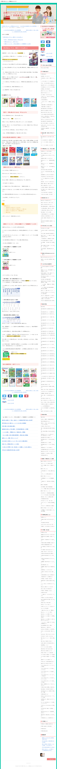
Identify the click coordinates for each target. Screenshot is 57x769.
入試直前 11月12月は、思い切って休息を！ (47, 572)
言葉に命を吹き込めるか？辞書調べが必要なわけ (47, 387)
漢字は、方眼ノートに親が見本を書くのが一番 (47, 396)
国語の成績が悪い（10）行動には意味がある (47, 333)
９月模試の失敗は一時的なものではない (47, 210)
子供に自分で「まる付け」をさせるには (47, 636)
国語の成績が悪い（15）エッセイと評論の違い (47, 348)
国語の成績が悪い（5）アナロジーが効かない (47, 321)
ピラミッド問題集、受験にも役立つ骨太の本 (47, 488)
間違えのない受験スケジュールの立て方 (47, 586)
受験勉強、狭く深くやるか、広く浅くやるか (47, 534)
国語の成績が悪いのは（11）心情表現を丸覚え (47, 336)
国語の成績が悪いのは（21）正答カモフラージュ (47, 366)
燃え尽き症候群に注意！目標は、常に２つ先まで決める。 (47, 600)
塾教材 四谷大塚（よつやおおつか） (46, 461)
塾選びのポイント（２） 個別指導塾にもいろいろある (47, 164)
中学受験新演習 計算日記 (45, 498)
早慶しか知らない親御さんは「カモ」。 (47, 650)
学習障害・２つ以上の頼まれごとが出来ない (47, 526)
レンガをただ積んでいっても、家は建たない (47, 81)
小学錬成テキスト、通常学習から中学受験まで (47, 482)
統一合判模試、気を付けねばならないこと (47, 549)
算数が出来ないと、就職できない (46, 627)
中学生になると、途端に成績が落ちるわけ (47, 661)
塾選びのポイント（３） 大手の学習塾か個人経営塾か (47, 167)
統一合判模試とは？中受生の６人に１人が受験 (47, 547)
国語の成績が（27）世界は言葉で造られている (47, 382)
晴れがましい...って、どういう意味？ (46, 612)
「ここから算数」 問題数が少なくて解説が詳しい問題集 (13, 432)
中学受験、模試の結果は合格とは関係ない (47, 553)
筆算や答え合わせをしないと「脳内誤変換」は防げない (47, 712)
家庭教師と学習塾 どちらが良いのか (46, 158)
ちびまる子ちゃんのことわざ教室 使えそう (47, 391)
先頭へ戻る (51, 759)
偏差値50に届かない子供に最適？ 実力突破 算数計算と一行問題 (15, 429)
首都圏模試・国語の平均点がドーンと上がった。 (47, 562)
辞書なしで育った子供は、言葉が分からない (47, 389)
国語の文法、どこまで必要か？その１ (46, 614)
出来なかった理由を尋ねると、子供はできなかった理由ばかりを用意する (47, 117)
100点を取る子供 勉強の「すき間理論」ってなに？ (47, 709)
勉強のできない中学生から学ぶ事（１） (47, 663)
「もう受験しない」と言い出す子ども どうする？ (47, 595)
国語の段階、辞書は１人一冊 (45, 384)
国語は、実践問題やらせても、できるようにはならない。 (47, 685)
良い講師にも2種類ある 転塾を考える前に (47, 187)
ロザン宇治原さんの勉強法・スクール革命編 (47, 654)
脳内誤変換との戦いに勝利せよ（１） (46, 437)
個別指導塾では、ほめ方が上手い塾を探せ (47, 174)
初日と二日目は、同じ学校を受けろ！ (46, 588)
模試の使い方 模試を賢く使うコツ (46, 200)
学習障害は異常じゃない (44, 694)
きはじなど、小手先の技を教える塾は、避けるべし (47, 172)
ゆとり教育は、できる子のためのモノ (46, 94)
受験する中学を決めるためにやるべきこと (47, 257)
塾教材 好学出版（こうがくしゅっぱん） (47, 507)
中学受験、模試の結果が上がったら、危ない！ (47, 556)
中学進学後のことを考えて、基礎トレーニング (47, 79)
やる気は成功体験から (44, 99)
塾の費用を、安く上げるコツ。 (45, 76)
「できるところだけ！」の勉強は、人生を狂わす (47, 102)
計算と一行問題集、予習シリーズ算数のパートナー (47, 466)
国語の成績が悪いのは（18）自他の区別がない (47, 356)
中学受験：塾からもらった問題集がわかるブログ (9, 1)
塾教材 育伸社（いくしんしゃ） (46, 476)
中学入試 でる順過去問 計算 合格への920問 (10, 450)
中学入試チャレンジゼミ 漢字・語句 (46, 500)
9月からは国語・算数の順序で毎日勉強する (47, 233)
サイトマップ (28, 763)
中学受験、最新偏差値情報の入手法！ (46, 544)
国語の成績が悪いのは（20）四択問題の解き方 (47, 363)
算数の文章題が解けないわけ (45, 421)
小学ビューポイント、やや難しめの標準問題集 (47, 503)
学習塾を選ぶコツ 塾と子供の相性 (46, 151)
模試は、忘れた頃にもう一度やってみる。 (47, 202)
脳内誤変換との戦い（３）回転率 (46, 442)
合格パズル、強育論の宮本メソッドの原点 (10, 444)
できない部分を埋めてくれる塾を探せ (46, 192)
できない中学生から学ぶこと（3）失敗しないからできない (47, 669)
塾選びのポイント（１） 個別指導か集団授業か (47, 161)
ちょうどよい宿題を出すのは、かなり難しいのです (47, 179)
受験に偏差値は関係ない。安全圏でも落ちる (47, 206)
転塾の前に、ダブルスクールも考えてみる (47, 181)
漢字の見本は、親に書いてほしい (46, 398)
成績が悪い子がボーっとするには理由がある (47, 85)
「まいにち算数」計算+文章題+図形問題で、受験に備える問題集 (15, 435)
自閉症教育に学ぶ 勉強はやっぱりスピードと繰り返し (47, 700)
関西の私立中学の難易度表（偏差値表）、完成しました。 (47, 222)
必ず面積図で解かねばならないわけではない (47, 449)
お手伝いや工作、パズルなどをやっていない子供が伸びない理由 (47, 126)
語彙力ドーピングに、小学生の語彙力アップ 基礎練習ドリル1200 (47, 271)
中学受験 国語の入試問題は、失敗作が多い (47, 687)
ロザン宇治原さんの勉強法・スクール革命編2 (47, 657)
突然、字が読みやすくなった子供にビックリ (47, 400)
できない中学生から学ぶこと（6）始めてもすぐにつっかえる (47, 678)
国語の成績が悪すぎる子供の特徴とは (46, 108)
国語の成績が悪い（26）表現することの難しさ (47, 379)
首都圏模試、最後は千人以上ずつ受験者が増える (47, 567)
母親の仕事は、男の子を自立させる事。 (47, 648)
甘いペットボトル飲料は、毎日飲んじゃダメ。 (47, 143)
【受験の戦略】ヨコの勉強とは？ (46, 106)
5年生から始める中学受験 (45, 67)
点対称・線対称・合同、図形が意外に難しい (47, 643)
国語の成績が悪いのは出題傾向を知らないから (47, 309)
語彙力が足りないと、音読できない (11, 41)
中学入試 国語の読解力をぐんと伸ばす (47, 240)
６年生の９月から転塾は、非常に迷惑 (46, 194)
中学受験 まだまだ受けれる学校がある (47, 597)
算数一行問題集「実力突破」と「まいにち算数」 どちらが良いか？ (47, 246)
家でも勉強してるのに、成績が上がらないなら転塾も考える (47, 190)
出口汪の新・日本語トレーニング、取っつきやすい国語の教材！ (15, 441)
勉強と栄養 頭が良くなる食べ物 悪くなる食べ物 (47, 137)
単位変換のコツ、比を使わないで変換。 (47, 453)
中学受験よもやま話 (44, 532)
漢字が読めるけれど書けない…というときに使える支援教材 (14, 423)
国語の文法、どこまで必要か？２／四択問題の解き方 (47, 617)
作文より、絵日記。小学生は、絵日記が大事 (47, 402)
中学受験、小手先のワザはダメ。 (46, 426)
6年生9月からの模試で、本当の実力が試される (47, 231)
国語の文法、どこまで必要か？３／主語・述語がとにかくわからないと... (47, 620)
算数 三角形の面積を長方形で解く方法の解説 (47, 429)
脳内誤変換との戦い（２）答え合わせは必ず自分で (47, 440)
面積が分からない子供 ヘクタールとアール (47, 451)
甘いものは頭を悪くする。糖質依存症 (46, 140)
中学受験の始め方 (43, 74)
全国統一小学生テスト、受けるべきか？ (47, 551)
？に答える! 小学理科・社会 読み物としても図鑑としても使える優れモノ (17, 447)
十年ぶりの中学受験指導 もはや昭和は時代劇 (47, 409)
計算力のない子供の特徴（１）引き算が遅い (47, 629)
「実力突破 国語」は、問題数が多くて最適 (47, 238)
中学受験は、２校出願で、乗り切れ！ (46, 578)
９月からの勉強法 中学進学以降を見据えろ (47, 114)
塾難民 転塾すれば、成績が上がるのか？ (47, 183)
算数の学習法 (43, 417)
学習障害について (43, 517)
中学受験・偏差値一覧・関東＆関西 (46, 726)
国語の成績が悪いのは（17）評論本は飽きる (47, 353)
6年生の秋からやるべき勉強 (45, 228)
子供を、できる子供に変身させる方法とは (47, 83)
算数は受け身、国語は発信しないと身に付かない (47, 715)
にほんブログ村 (11, 400)
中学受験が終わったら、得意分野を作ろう (47, 717)
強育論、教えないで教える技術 (45, 602)
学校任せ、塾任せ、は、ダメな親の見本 (47, 652)
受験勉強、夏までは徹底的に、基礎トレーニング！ (47, 537)
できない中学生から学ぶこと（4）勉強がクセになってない (47, 672)
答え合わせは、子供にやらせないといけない (47, 634)
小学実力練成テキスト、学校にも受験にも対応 (47, 471)
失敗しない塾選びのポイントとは (46, 153)
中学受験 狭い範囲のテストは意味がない (47, 404)
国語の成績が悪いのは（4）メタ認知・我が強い (47, 318)
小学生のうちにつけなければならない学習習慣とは (47, 706)
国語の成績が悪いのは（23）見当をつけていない (47, 371)
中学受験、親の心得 (44, 592)
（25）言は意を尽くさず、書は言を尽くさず (47, 376)
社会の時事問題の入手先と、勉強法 (46, 625)
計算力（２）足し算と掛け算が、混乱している (47, 632)
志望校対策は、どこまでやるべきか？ (46, 569)
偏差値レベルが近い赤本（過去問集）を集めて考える (47, 260)
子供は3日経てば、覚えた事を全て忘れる (47, 176)
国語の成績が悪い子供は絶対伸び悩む (46, 121)
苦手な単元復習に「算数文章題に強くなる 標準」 (47, 249)
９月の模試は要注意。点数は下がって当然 (47, 208)
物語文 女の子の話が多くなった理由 (46, 411)
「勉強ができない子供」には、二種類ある (47, 610)
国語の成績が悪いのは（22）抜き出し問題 (47, 368)
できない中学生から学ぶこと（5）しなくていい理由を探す (47, 675)
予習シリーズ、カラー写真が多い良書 (46, 463)
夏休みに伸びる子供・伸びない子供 (46, 112)
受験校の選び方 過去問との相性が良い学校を (47, 581)
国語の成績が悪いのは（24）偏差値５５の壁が (47, 374)
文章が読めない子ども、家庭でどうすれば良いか (13, 37)
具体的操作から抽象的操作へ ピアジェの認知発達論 (47, 129)
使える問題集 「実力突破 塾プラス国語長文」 (47, 243)
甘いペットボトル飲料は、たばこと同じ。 (47, 145)
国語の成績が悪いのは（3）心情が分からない (47, 314)
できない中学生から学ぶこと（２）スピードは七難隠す (47, 666)
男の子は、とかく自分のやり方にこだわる (47, 119)
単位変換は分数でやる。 (44, 455)
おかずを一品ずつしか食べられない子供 (47, 524)
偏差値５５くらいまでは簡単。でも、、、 (47, 659)
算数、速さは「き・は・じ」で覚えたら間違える (47, 639)
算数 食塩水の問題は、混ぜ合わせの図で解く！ (47, 432)
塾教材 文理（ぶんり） (44, 468)
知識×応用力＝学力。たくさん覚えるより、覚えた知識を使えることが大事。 (47, 435)
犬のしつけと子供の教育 (44, 608)
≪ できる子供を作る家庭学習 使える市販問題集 (12, 30)
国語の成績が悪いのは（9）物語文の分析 (47, 331)
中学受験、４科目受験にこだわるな (46, 590)
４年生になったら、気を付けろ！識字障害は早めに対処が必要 (47, 97)
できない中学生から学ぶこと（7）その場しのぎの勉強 (47, 682)
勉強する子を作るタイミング (45, 92)
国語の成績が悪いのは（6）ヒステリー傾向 (47, 323)
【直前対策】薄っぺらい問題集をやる (46, 576)
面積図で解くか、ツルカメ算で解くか (46, 447)
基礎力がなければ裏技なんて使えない (46, 110)
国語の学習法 (43, 306)
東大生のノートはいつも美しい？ (46, 604)
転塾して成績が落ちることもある (46, 185)
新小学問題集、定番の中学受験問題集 (46, 486)
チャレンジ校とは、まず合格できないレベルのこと (47, 584)
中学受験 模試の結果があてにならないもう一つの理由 (47, 559)
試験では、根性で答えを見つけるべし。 (47, 204)
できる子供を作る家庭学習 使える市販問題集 (47, 267)
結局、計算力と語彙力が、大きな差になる (47, 123)
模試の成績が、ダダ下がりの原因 (46, 212)
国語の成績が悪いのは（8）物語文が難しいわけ (47, 329)
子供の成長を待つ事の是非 (45, 522)
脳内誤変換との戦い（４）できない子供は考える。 (47, 445)
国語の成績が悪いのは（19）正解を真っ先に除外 (47, 359)
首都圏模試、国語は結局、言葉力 (46, 393)
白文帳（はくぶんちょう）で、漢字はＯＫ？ (47, 606)
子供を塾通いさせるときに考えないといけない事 (47, 156)
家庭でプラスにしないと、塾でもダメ (46, 90)
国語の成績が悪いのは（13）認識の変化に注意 (47, 342)
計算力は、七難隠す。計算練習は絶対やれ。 (47, 419)
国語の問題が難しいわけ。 (45, 564)
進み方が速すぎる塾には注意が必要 (46, 169)
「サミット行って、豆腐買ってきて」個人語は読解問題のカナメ (47, 623)
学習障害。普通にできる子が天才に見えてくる (47, 520)
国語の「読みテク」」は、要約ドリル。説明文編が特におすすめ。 (47, 236)
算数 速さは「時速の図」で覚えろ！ (46, 641)
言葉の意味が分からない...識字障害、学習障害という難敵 (47, 692)
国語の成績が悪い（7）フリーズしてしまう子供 (47, 326)
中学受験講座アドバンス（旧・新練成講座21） (47, 479)
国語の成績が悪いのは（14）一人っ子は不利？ (47, 345)
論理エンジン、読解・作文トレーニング (10, 438)
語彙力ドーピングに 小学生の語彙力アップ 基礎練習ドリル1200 (17, 43)
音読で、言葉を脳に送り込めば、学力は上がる (13, 39)
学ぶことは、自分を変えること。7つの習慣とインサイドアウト (47, 703)
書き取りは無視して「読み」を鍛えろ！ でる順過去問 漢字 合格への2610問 (17, 420)
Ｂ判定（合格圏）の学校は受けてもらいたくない (47, 219)
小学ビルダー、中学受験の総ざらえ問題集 (47, 505)
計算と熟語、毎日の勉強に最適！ (8, 426)
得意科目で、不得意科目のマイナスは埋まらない (47, 540)
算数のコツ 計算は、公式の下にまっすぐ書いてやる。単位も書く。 (47, 424)
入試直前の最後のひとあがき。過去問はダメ (47, 574)
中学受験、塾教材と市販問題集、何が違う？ (47, 542)
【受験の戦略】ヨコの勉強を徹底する (46, 104)
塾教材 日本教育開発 (44, 484)
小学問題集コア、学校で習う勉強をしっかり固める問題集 (47, 511)
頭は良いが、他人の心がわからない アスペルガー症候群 (47, 697)
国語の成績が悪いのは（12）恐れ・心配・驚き (47, 339)
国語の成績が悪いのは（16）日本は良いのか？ (47, 351)
